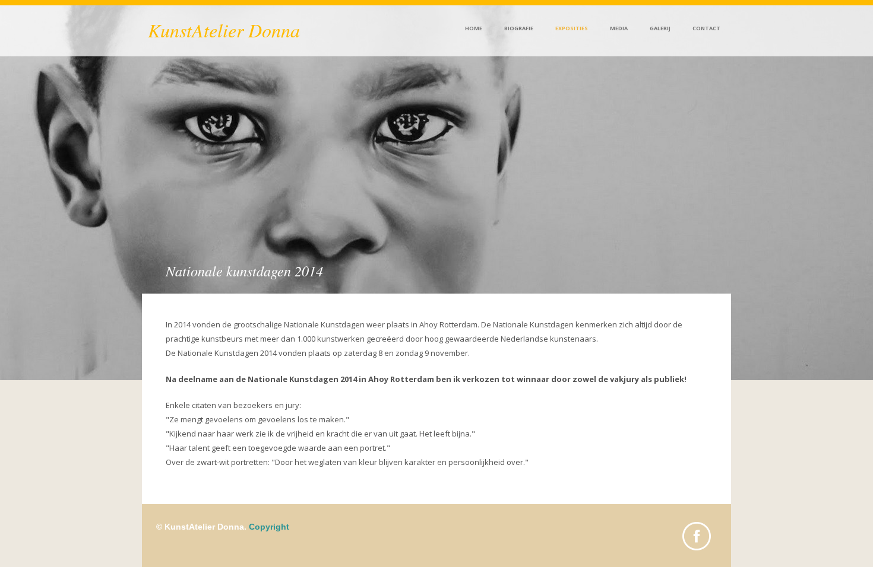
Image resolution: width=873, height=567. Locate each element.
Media (619, 28)
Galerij (660, 28)
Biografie (518, 28)
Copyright (269, 526)
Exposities (571, 28)
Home (473, 28)
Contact (706, 28)
